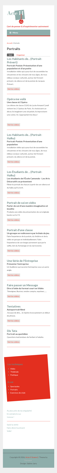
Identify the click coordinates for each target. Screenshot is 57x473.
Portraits (14, 389)
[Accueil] (28, 16)
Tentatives (14, 306)
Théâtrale (14, 372)
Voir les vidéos (13, 89)
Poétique (14, 375)
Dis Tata (12, 330)
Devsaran (28, 460)
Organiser (20, 55)
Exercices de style (17, 393)
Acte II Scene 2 (31, 457)
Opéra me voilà (16, 99)
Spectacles (14, 386)
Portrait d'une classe (20, 230)
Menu (15, 32)
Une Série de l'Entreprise (22, 260)
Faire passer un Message (22, 285)
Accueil (9, 43)
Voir (11, 55)
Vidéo (12, 369)
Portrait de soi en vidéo (21, 202)
